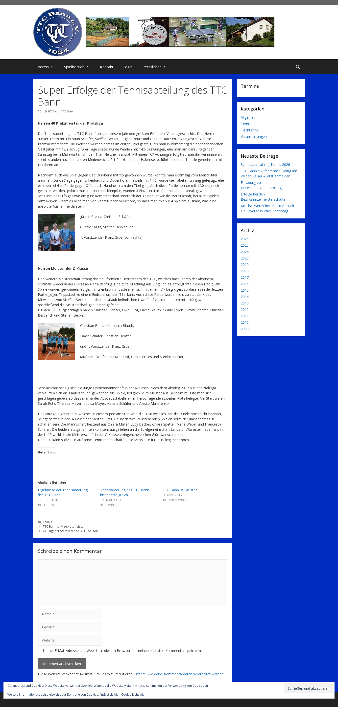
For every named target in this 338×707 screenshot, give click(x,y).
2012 (245, 309)
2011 (245, 316)
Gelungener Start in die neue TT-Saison (70, 531)
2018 (245, 271)
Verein (43, 66)
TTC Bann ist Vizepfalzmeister (64, 526)
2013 (245, 303)
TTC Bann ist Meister (180, 490)
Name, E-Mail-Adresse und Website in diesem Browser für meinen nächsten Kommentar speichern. (122, 650)
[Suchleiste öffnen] (297, 66)
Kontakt (106, 66)
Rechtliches (152, 66)
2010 (245, 322)
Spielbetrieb (74, 66)
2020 (245, 258)
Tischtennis (250, 130)
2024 (245, 251)
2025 (245, 245)
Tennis (47, 522)
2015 (245, 290)
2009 (245, 328)
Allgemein (248, 117)
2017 (245, 277)
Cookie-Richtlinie (133, 694)
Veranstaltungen (254, 136)
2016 (245, 283)
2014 (245, 296)
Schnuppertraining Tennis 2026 (265, 164)
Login (127, 66)
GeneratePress (199, 699)
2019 (245, 264)
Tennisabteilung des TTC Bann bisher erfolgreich (124, 492)
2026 (245, 238)
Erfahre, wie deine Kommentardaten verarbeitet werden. (179, 674)
